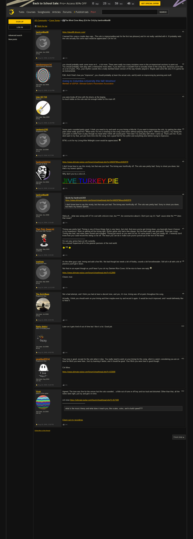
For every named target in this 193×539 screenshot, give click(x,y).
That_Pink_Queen (43, 229)
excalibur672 (41, 359)
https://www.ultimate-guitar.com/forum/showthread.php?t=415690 (88, 372)
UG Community (40, 20)
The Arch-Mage (42, 294)
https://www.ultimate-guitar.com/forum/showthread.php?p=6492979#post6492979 (95, 162)
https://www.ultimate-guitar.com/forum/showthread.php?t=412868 (88, 273)
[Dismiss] (183, 3)
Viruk (38, 391)
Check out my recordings (72, 420)
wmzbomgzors (42, 65)
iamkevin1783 (42, 129)
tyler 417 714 (41, 97)
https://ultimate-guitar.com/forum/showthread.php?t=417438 (94, 400)
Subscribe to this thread (42, 430)
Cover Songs (54, 20)
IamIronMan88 (42, 32)
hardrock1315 (42, 162)
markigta (40, 262)
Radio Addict (41, 327)
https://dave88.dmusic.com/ (73, 32)
